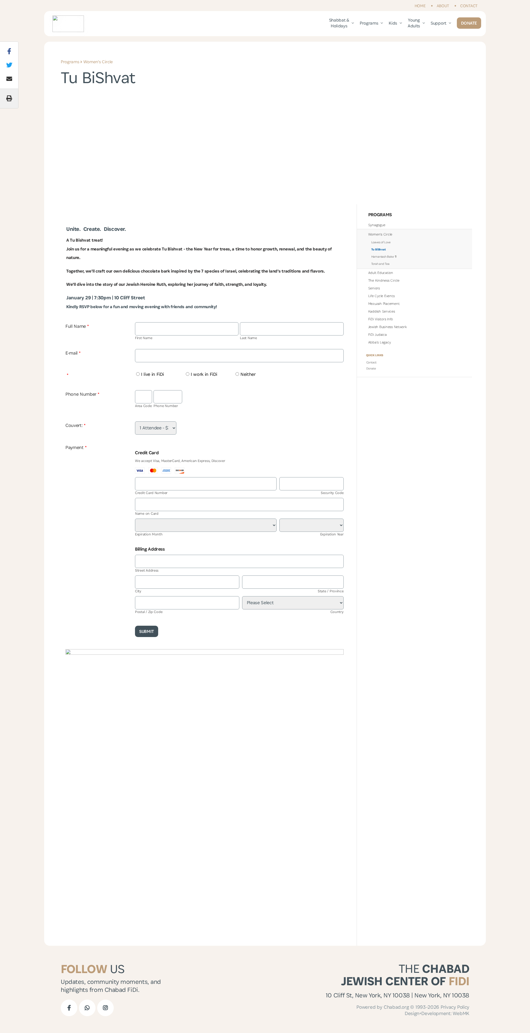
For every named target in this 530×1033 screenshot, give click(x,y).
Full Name (77, 326)
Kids (393, 23)
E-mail (73, 353)
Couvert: (75, 425)
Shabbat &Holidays (339, 23)
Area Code (143, 405)
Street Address (146, 570)
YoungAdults (414, 23)
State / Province (331, 591)
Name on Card (146, 513)
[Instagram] (105, 1008)
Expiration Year (332, 534)
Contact (469, 5)
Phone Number (82, 394)
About (443, 5)
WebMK (461, 1013)
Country (337, 611)
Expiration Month (149, 534)
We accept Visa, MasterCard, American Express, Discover (180, 460)
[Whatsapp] (87, 1008)
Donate (469, 23)
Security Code (332, 492)
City (138, 591)
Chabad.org (396, 1007)
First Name (143, 337)
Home (420, 5)
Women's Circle (98, 62)
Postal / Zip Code (149, 611)
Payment (75, 447)
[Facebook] (69, 1008)
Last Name (248, 337)
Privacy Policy (455, 1007)
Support (438, 23)
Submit (146, 631)
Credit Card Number (151, 492)
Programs (369, 23)
